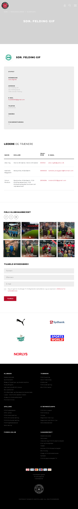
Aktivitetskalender (46, 422)
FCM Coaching (45, 377)
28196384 (43, 180)
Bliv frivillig (44, 451)
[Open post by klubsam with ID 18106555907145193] (30, 248)
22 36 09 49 (12, 107)
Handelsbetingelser (39, 474)
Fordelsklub (10, 432)
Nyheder (43, 456)
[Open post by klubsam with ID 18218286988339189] (30, 230)
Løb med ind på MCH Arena (13, 387)
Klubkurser (44, 382)
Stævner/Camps (48, 406)
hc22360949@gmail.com (16, 99)
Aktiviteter (44, 438)
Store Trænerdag (46, 379)
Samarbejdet (47, 432)
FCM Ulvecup (45, 412)
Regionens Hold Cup (47, 417)
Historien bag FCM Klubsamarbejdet (52, 441)
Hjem (6, 12)
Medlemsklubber (17, 12)
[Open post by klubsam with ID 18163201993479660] (48, 230)
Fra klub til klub (9, 399)
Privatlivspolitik (39, 476)
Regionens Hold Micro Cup (49, 420)
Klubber (8, 373)
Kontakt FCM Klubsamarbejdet (51, 448)
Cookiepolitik (39, 478)
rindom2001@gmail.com (57, 180)
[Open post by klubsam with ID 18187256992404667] (12, 230)
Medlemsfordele (9, 377)
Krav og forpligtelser (47, 443)
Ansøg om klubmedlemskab (13, 397)
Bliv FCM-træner (46, 387)
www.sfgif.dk (12, 79)
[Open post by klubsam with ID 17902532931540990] (12, 248)
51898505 (43, 170)
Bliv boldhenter (9, 389)
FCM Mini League (46, 410)
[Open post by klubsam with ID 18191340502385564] (66, 230)
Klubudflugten (8, 384)
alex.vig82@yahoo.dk (56, 163)
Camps (43, 415)
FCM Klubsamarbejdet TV (49, 458)
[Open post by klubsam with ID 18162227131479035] (66, 248)
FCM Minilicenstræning (11, 420)
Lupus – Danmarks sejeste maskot (15, 394)
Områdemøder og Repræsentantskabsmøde (18, 392)
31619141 (43, 163)
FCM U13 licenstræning (11, 417)
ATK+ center (8, 412)
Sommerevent (8, 379)
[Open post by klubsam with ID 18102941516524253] (48, 248)
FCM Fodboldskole (9, 410)
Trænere (45, 373)
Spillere (8, 406)
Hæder (43, 446)
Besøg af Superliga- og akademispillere (16, 382)
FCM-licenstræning (10, 415)
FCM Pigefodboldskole (11, 422)
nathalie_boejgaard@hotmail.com (60, 170)
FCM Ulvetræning (46, 384)
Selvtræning (8, 425)
